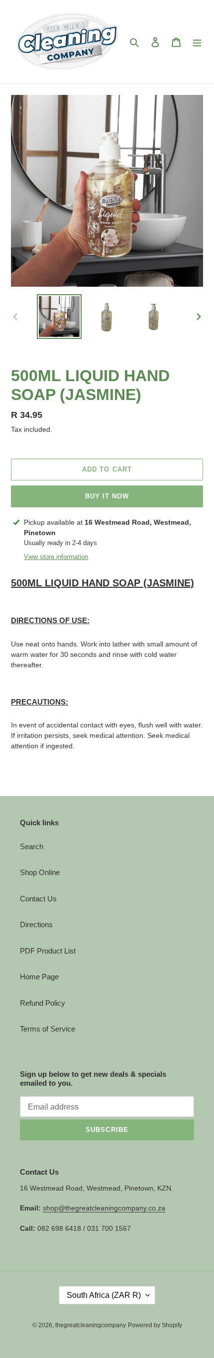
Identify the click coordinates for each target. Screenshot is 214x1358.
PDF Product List (48, 951)
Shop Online (40, 872)
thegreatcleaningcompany (90, 1325)
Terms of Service (47, 1029)
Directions (36, 924)
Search (31, 846)
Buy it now (107, 496)
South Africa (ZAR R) (104, 1295)
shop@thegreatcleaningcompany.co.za (104, 1208)
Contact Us (38, 898)
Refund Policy (42, 1003)
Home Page (39, 976)
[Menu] (197, 42)
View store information (56, 556)
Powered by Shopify (155, 1325)
